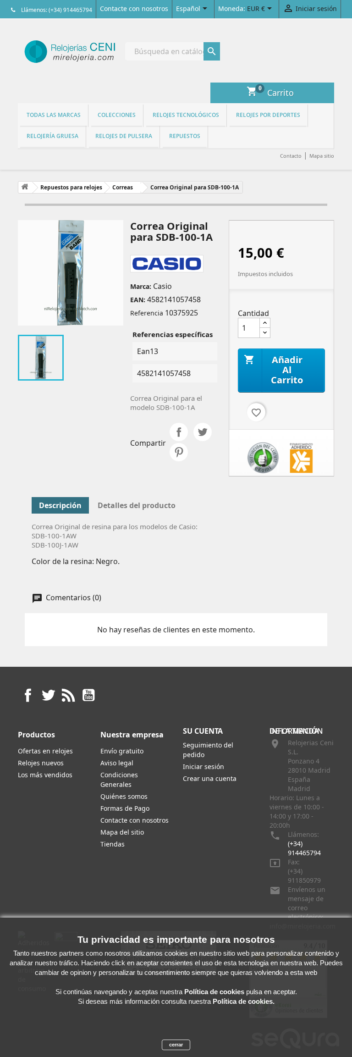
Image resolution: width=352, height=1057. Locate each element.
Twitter (48, 695)
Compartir (179, 432)
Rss (68, 695)
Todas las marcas (54, 115)
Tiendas (112, 844)
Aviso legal (116, 762)
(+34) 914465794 (304, 848)
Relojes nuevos (41, 762)
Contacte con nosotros (134, 8)
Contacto (291, 155)
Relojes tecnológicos (186, 115)
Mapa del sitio (122, 832)
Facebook (28, 695)
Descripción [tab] (60, 505)
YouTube (88, 695)
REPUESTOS (184, 136)
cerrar (176, 1044)
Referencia (146, 313)
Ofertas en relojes (45, 751)
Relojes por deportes (268, 115)
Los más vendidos (45, 774)
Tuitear (202, 432)
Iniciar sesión (203, 766)
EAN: (137, 299)
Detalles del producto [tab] (137, 505)
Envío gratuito (121, 751)
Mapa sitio (321, 155)
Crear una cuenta (209, 778)
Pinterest (179, 452)
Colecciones (117, 115)
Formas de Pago (124, 808)
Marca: (140, 286)
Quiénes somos (124, 796)
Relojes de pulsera (123, 136)
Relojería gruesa (52, 136)
